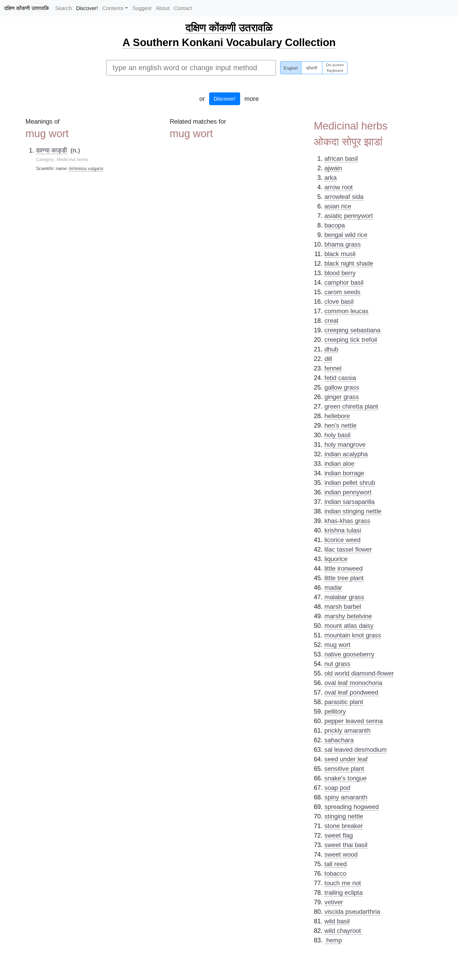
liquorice (335, 558)
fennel (332, 368)
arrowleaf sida (343, 196)
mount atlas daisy (348, 625)
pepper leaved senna (353, 720)
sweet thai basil (345, 844)
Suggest (142, 8)
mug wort (337, 644)
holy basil (337, 435)
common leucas (346, 311)
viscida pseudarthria (352, 911)
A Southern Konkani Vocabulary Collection (229, 42)
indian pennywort (348, 492)
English (291, 68)
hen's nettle (340, 425)
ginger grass (341, 396)
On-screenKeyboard (335, 68)
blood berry (340, 272)
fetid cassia (340, 377)
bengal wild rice (345, 234)
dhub (331, 349)
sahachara (339, 740)
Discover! (87, 8)
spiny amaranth (345, 797)
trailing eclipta (343, 892)
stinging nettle (343, 816)
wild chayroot (343, 930)
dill (328, 358)
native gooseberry (349, 654)
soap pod (337, 787)
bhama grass (342, 244)
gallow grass (341, 387)
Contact (183, 8)
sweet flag (338, 835)
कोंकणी (311, 68)
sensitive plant (344, 768)
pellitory (335, 711)
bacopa (334, 225)
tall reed (335, 863)
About (163, 8)
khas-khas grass (347, 520)
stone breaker (343, 825)
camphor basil (343, 282)
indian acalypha (346, 454)
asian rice (337, 206)
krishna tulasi (342, 530)
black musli (339, 253)
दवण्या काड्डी (51, 150)
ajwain (333, 168)
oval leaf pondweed (351, 692)
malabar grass (344, 597)
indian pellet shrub (349, 482)
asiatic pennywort (348, 215)
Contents (113, 8)
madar (333, 587)
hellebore (337, 415)
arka (330, 177)
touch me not (342, 883)
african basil (341, 158)
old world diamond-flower (359, 673)
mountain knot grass (352, 635)
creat (331, 320)
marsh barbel (342, 606)
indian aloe (339, 463)
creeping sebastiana (352, 330)
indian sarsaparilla (349, 501)
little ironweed (343, 568)
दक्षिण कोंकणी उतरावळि (26, 8)
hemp (333, 940)
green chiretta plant (351, 406)
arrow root (338, 187)
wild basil (337, 921)
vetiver (333, 902)
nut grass (337, 663)
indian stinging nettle (352, 511)
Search (63, 8)
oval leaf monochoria (353, 682)
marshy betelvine (348, 616)
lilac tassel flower (348, 549)
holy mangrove (344, 444)
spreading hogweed (351, 806)
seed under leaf (346, 759)
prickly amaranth (347, 730)
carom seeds (342, 292)
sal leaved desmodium (355, 749)
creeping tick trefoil (350, 339)
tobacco (335, 873)
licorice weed (342, 539)
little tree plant (344, 577)
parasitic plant (343, 701)
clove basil (339, 301)
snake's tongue (345, 778)
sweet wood (341, 854)
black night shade (348, 263)
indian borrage (344, 473)
